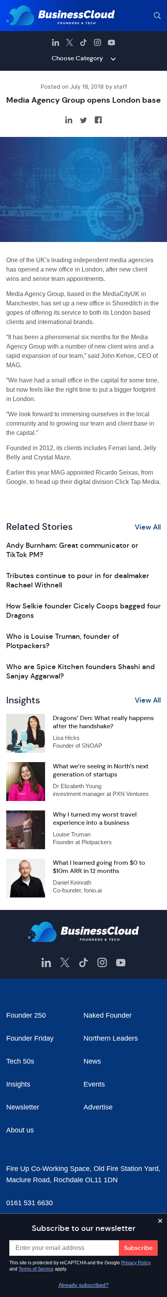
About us (20, 1130)
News (92, 1061)
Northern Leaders (111, 1038)
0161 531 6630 (29, 1203)
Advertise (98, 1107)
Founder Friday (30, 1038)
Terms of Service (36, 1269)
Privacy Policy (136, 1262)
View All (148, 527)
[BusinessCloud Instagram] (97, 42)
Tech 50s (20, 1061)
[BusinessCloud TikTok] (83, 42)
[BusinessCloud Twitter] (69, 42)
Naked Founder (108, 1015)
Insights (18, 1084)
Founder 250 (26, 1015)
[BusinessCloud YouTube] (111, 42)
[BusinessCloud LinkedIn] (55, 42)
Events (94, 1084)
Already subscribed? (84, 1285)
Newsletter (22, 1107)
